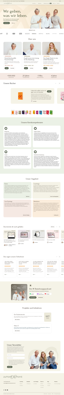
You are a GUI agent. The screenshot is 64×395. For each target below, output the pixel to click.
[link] (52, 227)
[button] (9, 367)
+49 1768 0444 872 (6, 381)
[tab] (12, 112)
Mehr (5, 274)
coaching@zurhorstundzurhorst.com (9, 383)
